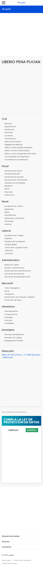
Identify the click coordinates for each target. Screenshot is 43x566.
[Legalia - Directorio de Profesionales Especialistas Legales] (21, 2)
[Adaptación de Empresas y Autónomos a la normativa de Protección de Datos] (21, 421)
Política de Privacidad (22, 560)
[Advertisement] (21, 34)
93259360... (32, 430)
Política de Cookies (9, 563)
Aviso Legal (6, 560)
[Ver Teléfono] (21, 8)
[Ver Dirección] (15, 8)
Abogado (6, 9)
